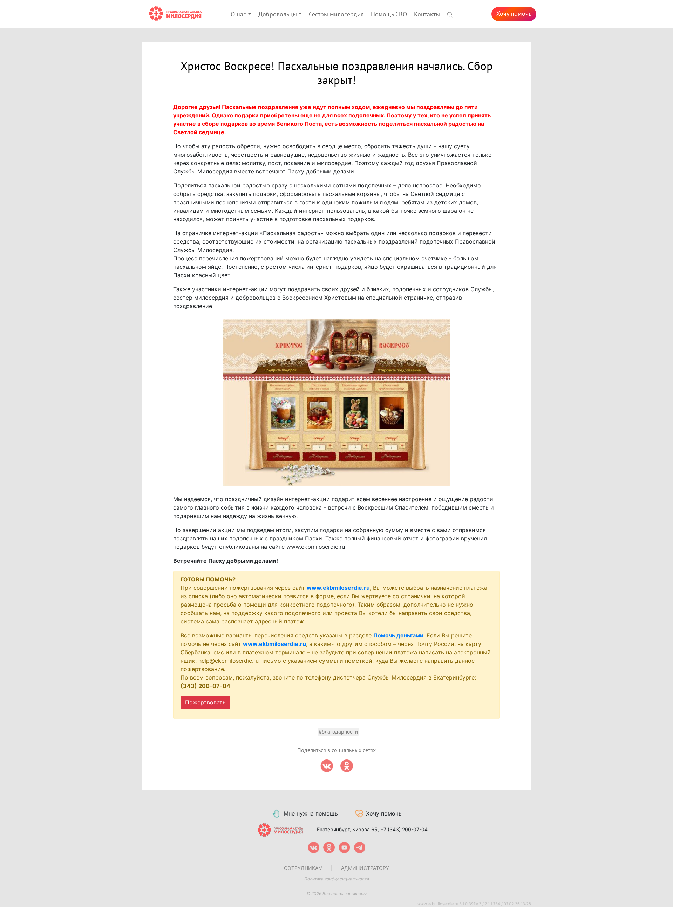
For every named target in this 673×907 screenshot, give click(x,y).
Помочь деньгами (398, 635)
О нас (238, 14)
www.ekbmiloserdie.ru (338, 587)
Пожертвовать (205, 702)
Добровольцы (277, 14)
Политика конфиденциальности (336, 878)
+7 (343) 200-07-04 (404, 829)
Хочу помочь (513, 14)
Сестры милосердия (336, 14)
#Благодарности (338, 732)
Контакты (427, 14)
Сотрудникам (303, 868)
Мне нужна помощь (311, 813)
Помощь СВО (389, 14)
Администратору (365, 868)
